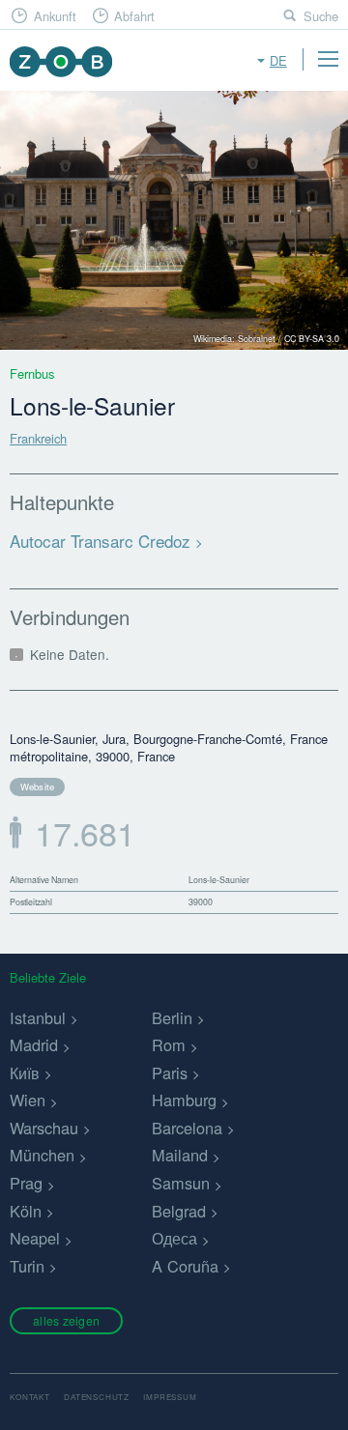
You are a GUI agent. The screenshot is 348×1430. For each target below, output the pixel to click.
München (42, 1154)
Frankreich (38, 438)
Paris (170, 1072)
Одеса (174, 1237)
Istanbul (38, 1017)
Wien (27, 1099)
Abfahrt (134, 16)
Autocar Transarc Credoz (100, 541)
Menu (327, 59)
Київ (25, 1072)
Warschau (44, 1127)
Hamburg (184, 1099)
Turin (27, 1265)
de (278, 60)
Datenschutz (97, 1396)
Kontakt (30, 1396)
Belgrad (179, 1210)
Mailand (180, 1154)
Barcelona (187, 1127)
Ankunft (55, 16)
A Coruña (185, 1265)
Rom (169, 1044)
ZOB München (60, 61)
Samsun (181, 1182)
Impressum (169, 1396)
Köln (26, 1210)
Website (37, 786)
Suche (321, 16)
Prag (26, 1182)
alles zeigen (66, 1320)
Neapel (35, 1237)
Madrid (34, 1044)
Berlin (172, 1017)
